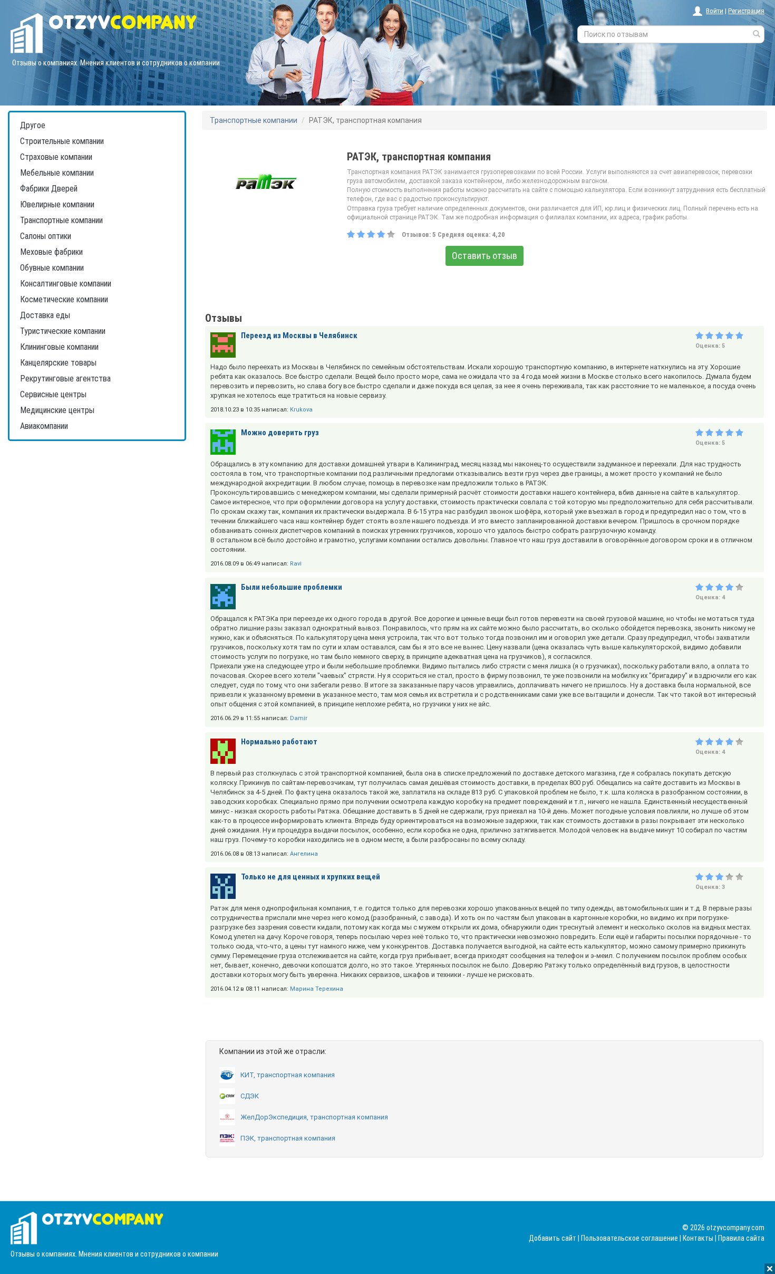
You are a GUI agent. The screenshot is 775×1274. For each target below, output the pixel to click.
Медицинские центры (57, 410)
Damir (298, 718)
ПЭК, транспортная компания (287, 1138)
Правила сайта (741, 1238)
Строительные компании (62, 141)
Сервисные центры (53, 394)
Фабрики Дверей (49, 189)
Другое (32, 125)
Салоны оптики (45, 236)
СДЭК (249, 1096)
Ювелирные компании (57, 204)
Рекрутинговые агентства (65, 378)
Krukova (301, 409)
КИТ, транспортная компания (287, 1075)
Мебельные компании (57, 173)
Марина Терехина (316, 988)
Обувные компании (52, 268)
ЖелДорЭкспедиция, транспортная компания (314, 1117)
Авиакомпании (44, 426)
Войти (714, 11)
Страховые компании (56, 157)
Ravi (296, 563)
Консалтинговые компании (65, 284)
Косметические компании (64, 299)
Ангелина (304, 853)
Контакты (698, 1238)
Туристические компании (62, 331)
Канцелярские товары (58, 363)
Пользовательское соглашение (629, 1238)
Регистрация (746, 11)
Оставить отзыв (484, 255)
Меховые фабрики (51, 252)
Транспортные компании (61, 220)
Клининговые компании (59, 347)
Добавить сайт (552, 1238)
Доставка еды (45, 315)
